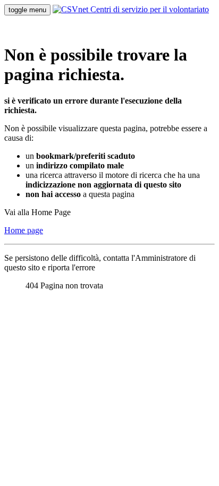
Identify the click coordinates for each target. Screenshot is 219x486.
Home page (23, 230)
